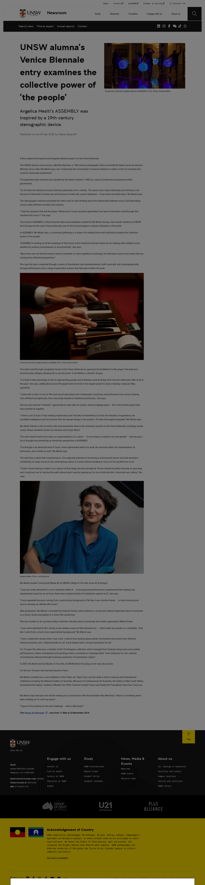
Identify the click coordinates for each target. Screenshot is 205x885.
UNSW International (94, 766)
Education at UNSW (56, 781)
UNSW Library (164, 786)
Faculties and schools (169, 771)
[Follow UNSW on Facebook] (169, 26)
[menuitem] (98, 14)
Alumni (50, 786)
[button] (188, 736)
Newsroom (125, 768)
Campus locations (167, 776)
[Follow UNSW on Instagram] (163, 26)
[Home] (30, 13)
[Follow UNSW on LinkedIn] (158, 26)
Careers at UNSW (55, 776)
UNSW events (127, 773)
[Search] (195, 14)
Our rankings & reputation (172, 766)
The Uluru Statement (57, 857)
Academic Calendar (93, 781)
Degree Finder (91, 771)
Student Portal (92, 776)
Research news (128, 778)
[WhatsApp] (185, 26)
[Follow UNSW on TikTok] (179, 26)
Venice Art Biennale (36, 712)
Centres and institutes (170, 781)
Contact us (52, 766)
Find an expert (45, 26)
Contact (82, 26)
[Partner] (55, 13)
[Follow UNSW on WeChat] (174, 26)
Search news (26, 26)
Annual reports (65, 26)
